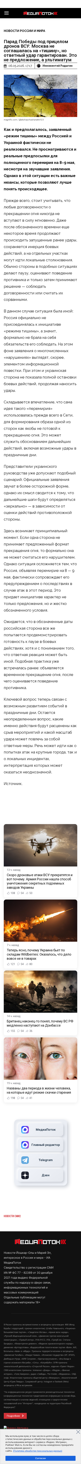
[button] (6, 13)
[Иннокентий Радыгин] (39, 66)
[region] (40, 1446)
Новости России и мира (24, 31)
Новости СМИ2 (12, 1216)
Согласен (40, 1458)
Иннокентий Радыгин (58, 65)
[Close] (78, 1432)
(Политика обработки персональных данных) (37, 1450)
